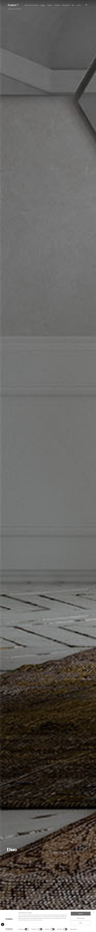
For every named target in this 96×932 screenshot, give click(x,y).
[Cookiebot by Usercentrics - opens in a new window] (9, 929)
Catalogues (57, 5)
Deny (80, 922)
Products (43, 5)
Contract (79, 5)
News (73, 5)
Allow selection (80, 918)
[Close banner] (93, 912)
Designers (49, 5)
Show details (73, 929)
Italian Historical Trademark (32, 5)
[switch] (40, 929)
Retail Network (66, 5)
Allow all (81, 913)
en (86, 5)
